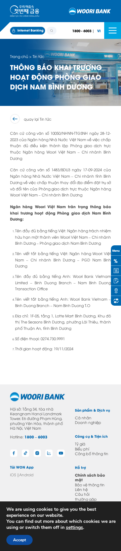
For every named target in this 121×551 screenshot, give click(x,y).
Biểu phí (82, 448)
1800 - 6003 (81, 30)
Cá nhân (83, 417)
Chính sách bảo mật (90, 477)
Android (26, 474)
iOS (13, 474)
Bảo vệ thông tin (90, 484)
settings (74, 528)
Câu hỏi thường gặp (86, 496)
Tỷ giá (80, 443)
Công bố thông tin (91, 453)
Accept (19, 540)
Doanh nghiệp (88, 422)
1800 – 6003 (36, 436)
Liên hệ (81, 489)
